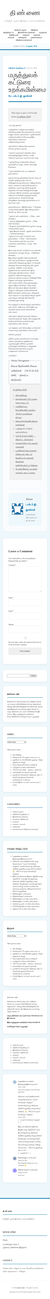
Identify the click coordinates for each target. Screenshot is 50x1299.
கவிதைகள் (22, 37)
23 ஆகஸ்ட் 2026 (31, 46)
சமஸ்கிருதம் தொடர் (11, 1244)
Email (10, 611)
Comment (12, 565)
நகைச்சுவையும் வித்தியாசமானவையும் (25, 829)
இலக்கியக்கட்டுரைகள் (26, 32)
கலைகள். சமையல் (19, 824)
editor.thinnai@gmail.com (21, 707)
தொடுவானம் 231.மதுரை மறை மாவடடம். (26, 757)
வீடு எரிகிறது (21, 395)
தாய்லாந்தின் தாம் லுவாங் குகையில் (25, 772)
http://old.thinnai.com (35, 1016)
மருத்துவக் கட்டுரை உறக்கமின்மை (24, 767)
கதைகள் (26, 35)
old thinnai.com (32, 712)
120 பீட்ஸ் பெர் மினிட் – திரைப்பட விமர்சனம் (25, 375)
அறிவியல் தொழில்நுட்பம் (17, 68)
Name (11, 598)
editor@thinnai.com (22, 704)
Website (11, 625)
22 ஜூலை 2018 (24, 117)
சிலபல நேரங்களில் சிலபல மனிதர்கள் (25, 765)
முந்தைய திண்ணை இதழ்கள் (15, 1247)
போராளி (28, 894)
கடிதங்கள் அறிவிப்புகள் (20, 819)
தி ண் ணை (25, 12)
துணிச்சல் (23, 891)
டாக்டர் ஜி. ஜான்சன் (22, 96)
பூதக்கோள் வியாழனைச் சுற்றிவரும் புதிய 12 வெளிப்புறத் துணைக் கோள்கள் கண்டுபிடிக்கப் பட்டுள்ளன (27, 458)
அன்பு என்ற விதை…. (32, 899)
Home (5, 1240)
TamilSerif (36, 1022)
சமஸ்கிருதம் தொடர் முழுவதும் (17, 1026)
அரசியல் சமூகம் (20, 30)
